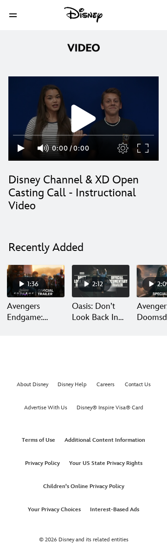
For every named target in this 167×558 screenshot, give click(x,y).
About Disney (32, 384)
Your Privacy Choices (54, 509)
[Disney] (83, 15)
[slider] (83, 135)
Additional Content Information (104, 440)
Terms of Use (38, 440)
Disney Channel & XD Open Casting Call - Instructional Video (73, 193)
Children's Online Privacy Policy (83, 486)
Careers (105, 384)
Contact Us (138, 384)
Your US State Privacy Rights (105, 463)
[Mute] (44, 148)
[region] (83, 118)
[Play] (21, 148)
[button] (13, 15)
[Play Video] (83, 118)
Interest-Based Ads (114, 509)
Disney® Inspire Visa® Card (110, 407)
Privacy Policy (42, 463)
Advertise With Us (45, 407)
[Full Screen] (143, 148)
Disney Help (72, 384)
